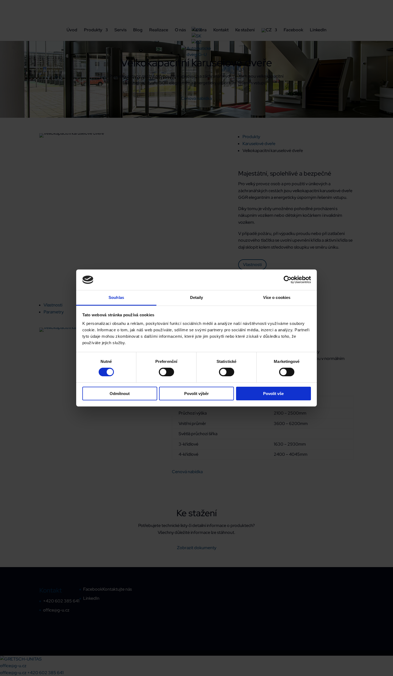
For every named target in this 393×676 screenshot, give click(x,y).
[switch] (166, 372)
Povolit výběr (196, 393)
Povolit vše (273, 393)
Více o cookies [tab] (276, 297)
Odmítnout (120, 393)
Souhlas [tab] (116, 297)
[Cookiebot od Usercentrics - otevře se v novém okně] (287, 280)
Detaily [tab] (196, 297)
